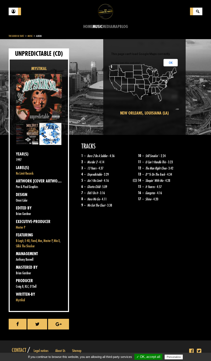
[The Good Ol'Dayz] (105, 11)
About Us (60, 351)
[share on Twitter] (37, 324)
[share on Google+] (58, 324)
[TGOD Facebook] (191, 351)
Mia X (57, 241)
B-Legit (19, 241)
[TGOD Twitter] (199, 351)
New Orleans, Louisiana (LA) (144, 113)
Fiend (34, 241)
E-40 (27, 241)
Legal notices (41, 351)
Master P (20, 227)
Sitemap (76, 351)
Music (97, 27)
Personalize (174, 357)
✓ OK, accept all (148, 357)
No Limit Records (25, 173)
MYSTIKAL (39, 69)
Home (88, 27)
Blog (124, 27)
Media (107, 27)
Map (116, 27)
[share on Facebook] (18, 324)
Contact (19, 350)
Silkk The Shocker (25, 246)
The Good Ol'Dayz (16, 36)
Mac (40, 241)
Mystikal (20, 300)
